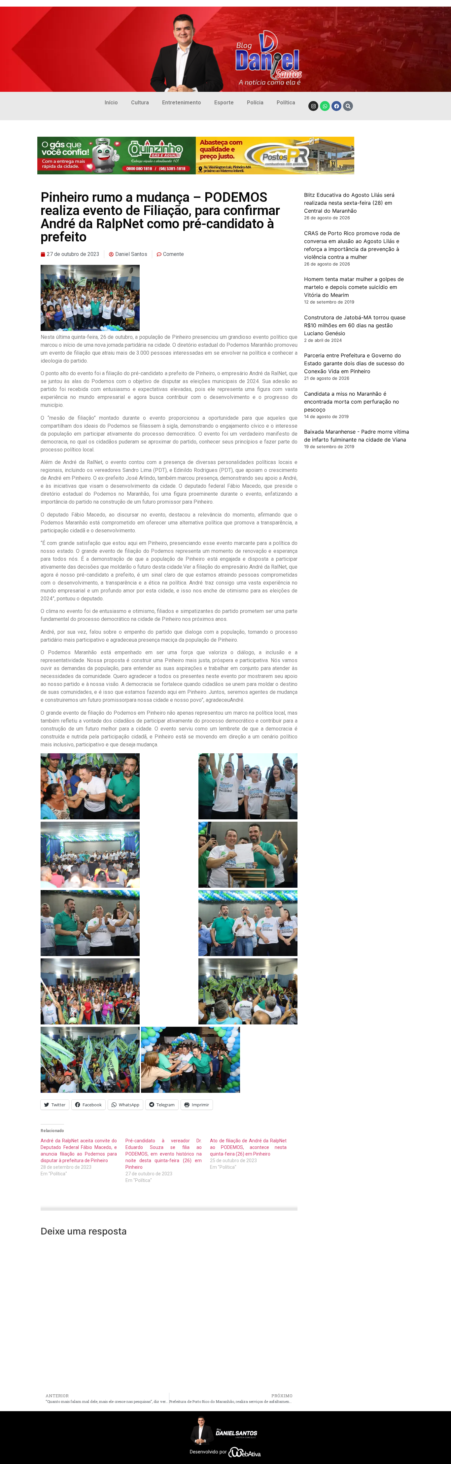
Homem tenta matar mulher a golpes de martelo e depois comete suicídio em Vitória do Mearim (354, 287)
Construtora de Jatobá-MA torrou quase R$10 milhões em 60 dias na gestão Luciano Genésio (354, 325)
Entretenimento (181, 102)
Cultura (140, 102)
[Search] (348, 106)
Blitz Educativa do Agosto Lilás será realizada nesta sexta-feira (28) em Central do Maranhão (349, 203)
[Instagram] (313, 106)
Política (286, 102)
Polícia (255, 102)
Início (111, 102)
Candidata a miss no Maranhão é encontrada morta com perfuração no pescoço (351, 401)
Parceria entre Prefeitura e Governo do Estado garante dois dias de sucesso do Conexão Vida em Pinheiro (354, 363)
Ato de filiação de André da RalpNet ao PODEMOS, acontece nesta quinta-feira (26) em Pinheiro (248, 1147)
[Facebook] (336, 106)
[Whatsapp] (325, 106)
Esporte (224, 102)
